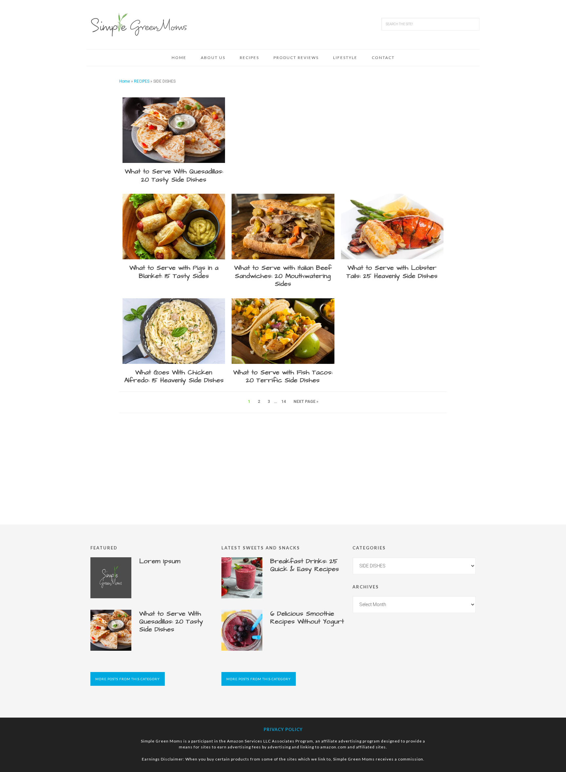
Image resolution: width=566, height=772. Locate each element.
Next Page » (305, 401)
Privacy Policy (283, 729)
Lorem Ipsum (159, 561)
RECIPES (141, 81)
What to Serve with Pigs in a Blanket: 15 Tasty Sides (173, 272)
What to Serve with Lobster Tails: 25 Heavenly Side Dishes (392, 272)
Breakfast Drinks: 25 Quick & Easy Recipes (304, 565)
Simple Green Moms (138, 24)
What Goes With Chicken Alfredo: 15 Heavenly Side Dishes (174, 376)
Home (124, 81)
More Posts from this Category (127, 679)
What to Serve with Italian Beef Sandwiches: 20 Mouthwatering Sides (283, 275)
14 (283, 401)
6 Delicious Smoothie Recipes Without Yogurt (307, 617)
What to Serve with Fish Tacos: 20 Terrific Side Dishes (282, 376)
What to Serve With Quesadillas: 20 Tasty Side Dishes (174, 175)
